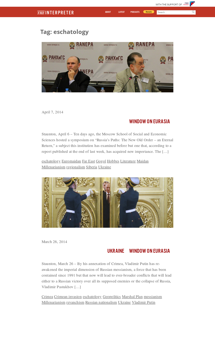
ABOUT (108, 12)
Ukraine (104, 166)
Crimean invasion (68, 296)
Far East (88, 160)
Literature (128, 160)
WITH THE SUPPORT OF (169, 4)
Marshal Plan (132, 296)
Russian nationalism (101, 302)
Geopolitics (112, 296)
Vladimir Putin (143, 302)
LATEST (121, 12)
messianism (153, 296)
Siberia (91, 166)
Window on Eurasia (149, 121)
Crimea (47, 296)
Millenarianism (53, 166)
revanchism (75, 302)
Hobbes (113, 160)
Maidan (143, 160)
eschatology (51, 160)
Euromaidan (71, 160)
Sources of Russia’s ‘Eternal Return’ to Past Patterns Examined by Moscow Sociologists (105, 101)
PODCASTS (135, 12)
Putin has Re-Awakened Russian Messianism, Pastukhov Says (101, 234)
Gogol (101, 160)
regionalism (75, 166)
